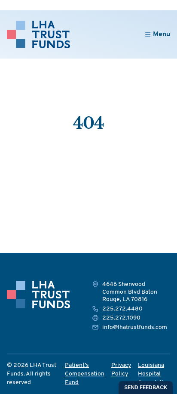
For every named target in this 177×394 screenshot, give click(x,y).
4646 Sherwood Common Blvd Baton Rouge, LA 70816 (129, 292)
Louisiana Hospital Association (154, 374)
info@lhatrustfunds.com (134, 327)
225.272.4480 (122, 309)
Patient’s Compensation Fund (84, 374)
